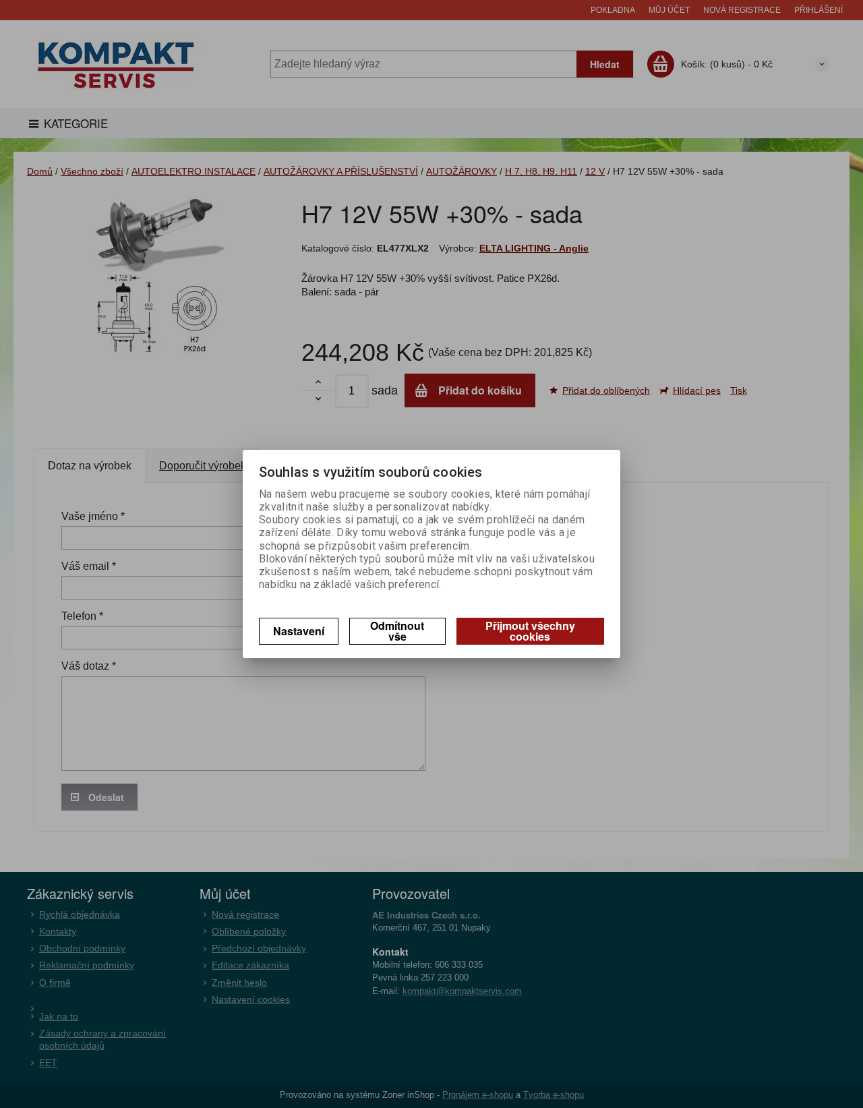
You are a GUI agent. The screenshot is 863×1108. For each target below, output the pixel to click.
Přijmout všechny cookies (530, 631)
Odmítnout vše (397, 631)
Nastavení (298, 631)
